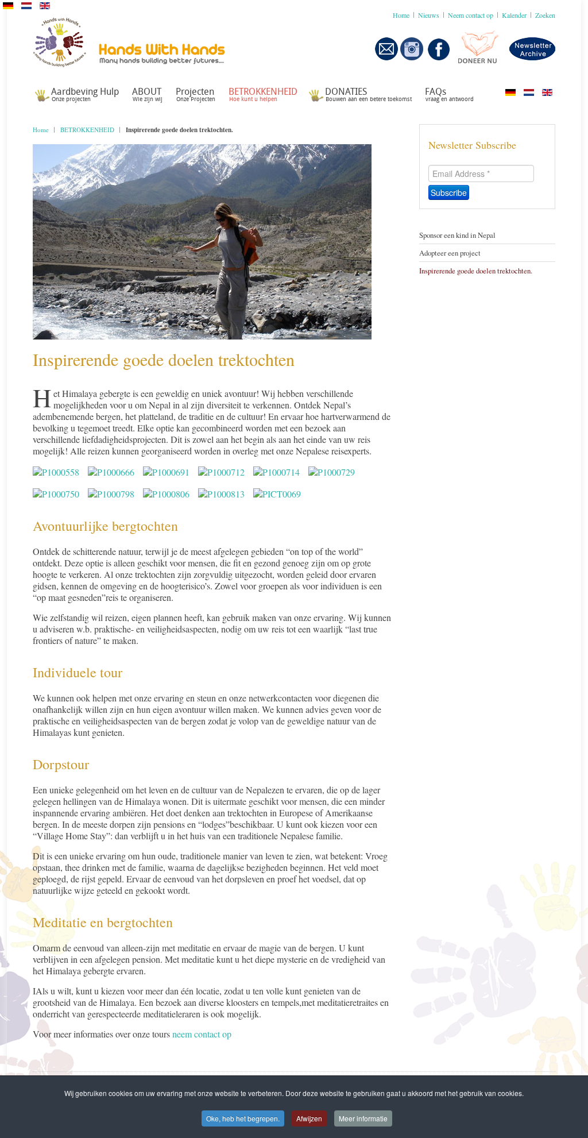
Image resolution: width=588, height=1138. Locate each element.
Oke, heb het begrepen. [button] (243, 1118)
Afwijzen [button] (309, 1118)
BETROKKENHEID (87, 129)
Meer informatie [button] (363, 1118)
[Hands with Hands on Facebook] (439, 57)
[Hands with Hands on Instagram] (411, 57)
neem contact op (201, 1034)
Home (41, 129)
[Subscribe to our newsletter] (386, 57)
